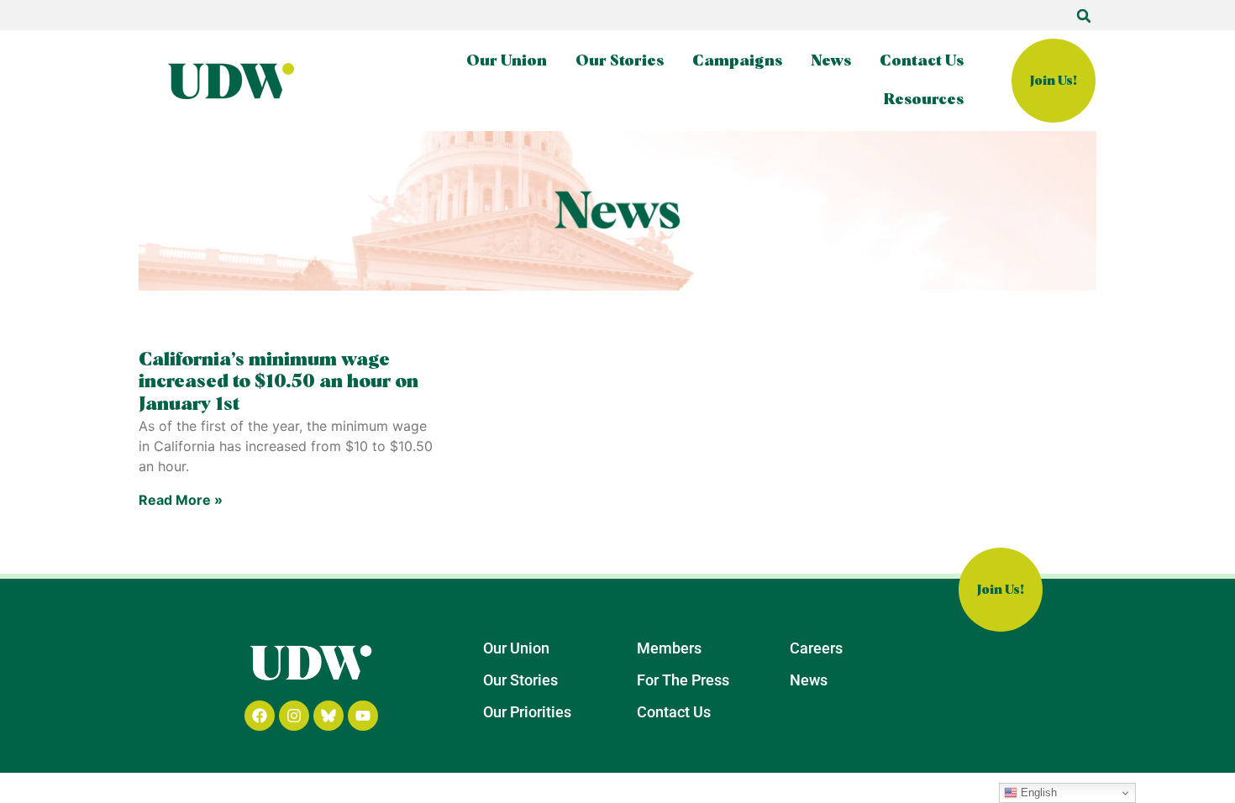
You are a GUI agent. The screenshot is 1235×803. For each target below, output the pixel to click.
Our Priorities (527, 712)
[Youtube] (363, 716)
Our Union (506, 61)
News (831, 61)
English (1037, 792)
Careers (816, 648)
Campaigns (737, 61)
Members (669, 648)
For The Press (683, 680)
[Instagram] (294, 716)
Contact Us (922, 61)
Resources (924, 100)
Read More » (181, 499)
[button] (1083, 16)
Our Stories (619, 61)
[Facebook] (259, 716)
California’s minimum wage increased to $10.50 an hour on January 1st (278, 382)
